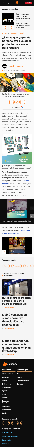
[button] (17, 211)
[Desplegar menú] (3, 3)
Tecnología (16, 266)
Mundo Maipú (9, 328)
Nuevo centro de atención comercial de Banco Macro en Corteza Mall (16, 300)
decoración (28, 266)
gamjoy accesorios (16, 66)
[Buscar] (8, 2)
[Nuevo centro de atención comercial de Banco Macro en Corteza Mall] (17, 287)
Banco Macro (9, 307)
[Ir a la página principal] (17, 3)
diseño (6, 266)
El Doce (4, 33)
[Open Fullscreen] (32, 216)
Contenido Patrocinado (17, 33)
